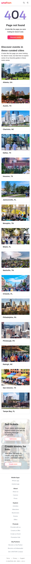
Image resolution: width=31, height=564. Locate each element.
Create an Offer (15, 530)
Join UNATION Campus (15, 551)
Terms (8, 558)
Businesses (15, 513)
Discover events (15, 37)
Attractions (15, 509)
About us (15, 491)
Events (15, 516)
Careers (15, 495)
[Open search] (24, 2)
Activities (15, 506)
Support (22, 558)
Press (15, 498)
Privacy (15, 558)
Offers (15, 519)
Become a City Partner (15, 545)
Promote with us (15, 527)
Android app (15, 484)
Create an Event (16, 534)
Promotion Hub (15, 537)
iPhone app (15, 480)
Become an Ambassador (15, 548)
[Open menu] (27, 2)
